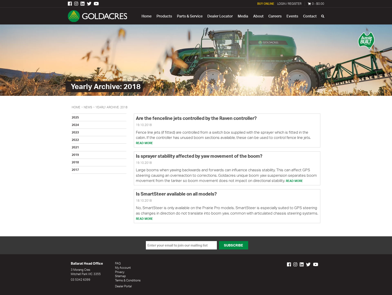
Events (292, 16)
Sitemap (120, 276)
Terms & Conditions (128, 280)
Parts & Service (190, 16)
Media (243, 16)
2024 (75, 125)
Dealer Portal (123, 286)
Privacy (119, 272)
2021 (75, 147)
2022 (75, 140)
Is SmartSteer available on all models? (176, 194)
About (258, 16)
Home (147, 16)
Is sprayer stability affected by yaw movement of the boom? (199, 156)
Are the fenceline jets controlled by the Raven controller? (196, 118)
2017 (75, 170)
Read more (144, 143)
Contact (310, 16)
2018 (75, 162)
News (88, 107)
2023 (75, 132)
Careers (275, 16)
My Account (123, 267)
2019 (75, 155)
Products (164, 16)
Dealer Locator (220, 16)
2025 (75, 117)
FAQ (118, 263)
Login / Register (289, 3)
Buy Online (265, 3)
